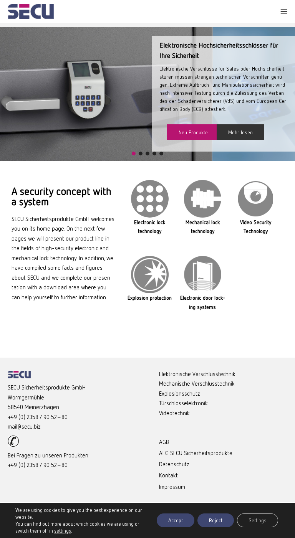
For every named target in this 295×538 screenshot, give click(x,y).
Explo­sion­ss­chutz (179, 393)
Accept (175, 520)
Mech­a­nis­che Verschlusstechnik (197, 383)
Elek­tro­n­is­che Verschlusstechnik (197, 373)
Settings (258, 520)
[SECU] (31, 11)
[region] (147, 94)
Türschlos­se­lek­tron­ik (183, 402)
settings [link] (62, 531)
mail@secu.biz (24, 426)
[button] (134, 153)
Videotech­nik (174, 412)
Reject (215, 520)
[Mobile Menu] (283, 12)
